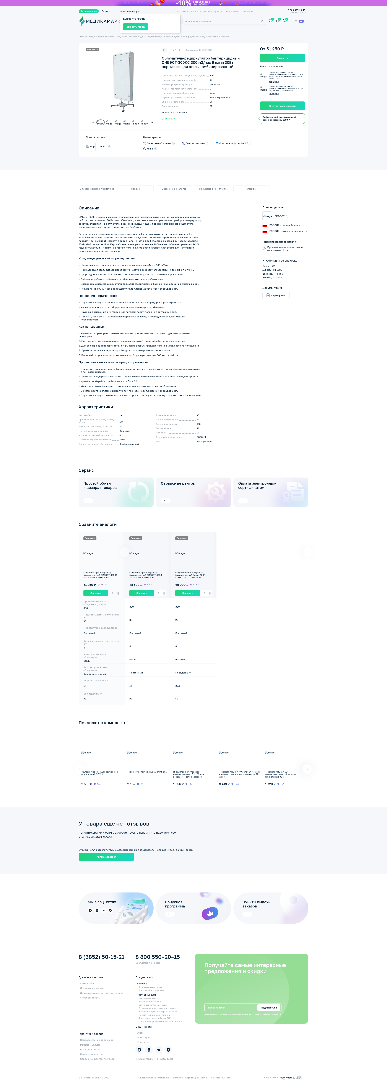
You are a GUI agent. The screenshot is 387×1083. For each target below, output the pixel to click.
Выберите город (131, 11)
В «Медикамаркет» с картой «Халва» (157, 1011)
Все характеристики (176, 112)
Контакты (143, 1042)
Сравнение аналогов (174, 188)
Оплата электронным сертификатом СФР (160, 1021)
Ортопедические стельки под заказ (157, 1008)
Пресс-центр (144, 1037)
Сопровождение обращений (97, 1039)
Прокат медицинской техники (154, 1015)
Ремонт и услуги (90, 1044)
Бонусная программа (149, 1001)
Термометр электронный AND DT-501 (147, 771)
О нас (140, 1032)
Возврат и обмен (90, 1049)
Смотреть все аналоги (282, 105)
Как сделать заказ (148, 998)
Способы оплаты (90, 997)
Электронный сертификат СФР (154, 1018)
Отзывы (251, 188)
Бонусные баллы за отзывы (152, 1005)
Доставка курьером (92, 988)
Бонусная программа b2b (151, 990)
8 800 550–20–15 (157, 957)
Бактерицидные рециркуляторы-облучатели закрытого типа (197, 36)
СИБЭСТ (102, 146)
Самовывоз (87, 983)
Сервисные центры (178, 483)
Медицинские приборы (101, 36)
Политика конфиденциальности (190, 1077)
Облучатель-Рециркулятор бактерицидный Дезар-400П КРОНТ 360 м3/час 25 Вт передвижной (190, 576)
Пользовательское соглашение (153, 1077)
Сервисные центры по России (98, 1058)
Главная (83, 36)
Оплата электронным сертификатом (257, 485)
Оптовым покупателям (150, 987)
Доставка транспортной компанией (101, 992)
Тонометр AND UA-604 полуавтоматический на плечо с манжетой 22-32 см (282, 774)
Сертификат (168, 119)
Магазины (248, 11)
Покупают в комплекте (213, 188)
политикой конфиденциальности (266, 1014)
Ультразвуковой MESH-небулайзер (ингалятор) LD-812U (99, 773)
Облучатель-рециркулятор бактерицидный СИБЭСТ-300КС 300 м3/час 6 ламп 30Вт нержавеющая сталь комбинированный (100, 577)
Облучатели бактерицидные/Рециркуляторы (139, 36)
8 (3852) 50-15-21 (101, 957)
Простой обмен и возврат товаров (100, 485)
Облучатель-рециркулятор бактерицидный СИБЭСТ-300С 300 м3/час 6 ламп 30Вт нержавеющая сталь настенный (146, 576)
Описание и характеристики (97, 188)
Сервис (135, 188)
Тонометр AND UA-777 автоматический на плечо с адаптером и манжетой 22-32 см (239, 774)
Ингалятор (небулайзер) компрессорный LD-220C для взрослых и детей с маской (188, 774)
